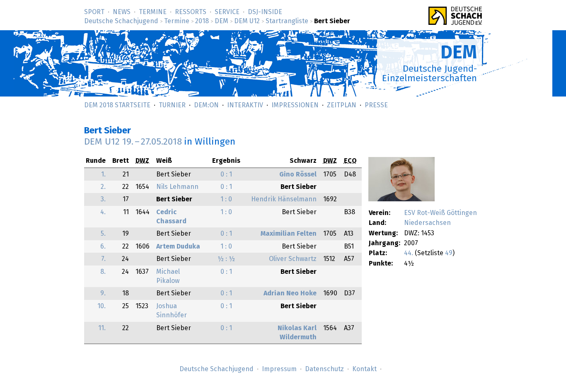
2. (103, 187)
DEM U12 (247, 21)
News (122, 12)
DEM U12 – (133, 142)
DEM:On (206, 105)
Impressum (279, 369)
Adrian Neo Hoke (290, 293)
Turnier (172, 105)
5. (103, 233)
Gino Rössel (298, 174)
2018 (202, 21)
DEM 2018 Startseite (117, 105)
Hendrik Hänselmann (284, 199)
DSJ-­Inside (265, 12)
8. (103, 271)
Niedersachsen (427, 223)
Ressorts (190, 12)
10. (101, 306)
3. (103, 199)
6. (103, 246)
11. (102, 328)
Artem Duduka (178, 246)
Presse (376, 105)
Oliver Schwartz (293, 259)
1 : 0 (226, 199)
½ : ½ (226, 259)
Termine (153, 12)
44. (408, 253)
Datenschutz (324, 369)
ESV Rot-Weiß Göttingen (440, 213)
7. (103, 259)
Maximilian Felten (289, 233)
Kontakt (364, 369)
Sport (94, 12)
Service (227, 12)
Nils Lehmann (177, 187)
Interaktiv (245, 105)
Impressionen (295, 105)
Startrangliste (287, 21)
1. (103, 174)
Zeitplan (341, 105)
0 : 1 (226, 174)
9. (103, 293)
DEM (221, 21)
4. (103, 212)
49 (448, 253)
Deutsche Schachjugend (121, 21)
